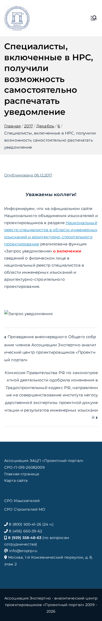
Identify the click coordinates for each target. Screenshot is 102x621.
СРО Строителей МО (25, 509)
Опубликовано (28, 175)
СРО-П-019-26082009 (24, 467)
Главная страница (21, 474)
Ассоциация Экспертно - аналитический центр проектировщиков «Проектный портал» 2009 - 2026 (51, 605)
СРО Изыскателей (22, 500)
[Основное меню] (93, 18)
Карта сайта (16, 480)
